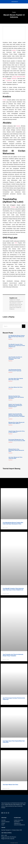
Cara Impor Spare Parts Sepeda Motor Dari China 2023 (16, 379)
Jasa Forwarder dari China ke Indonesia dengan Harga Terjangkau (15, 358)
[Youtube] (8, 813)
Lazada (14, 76)
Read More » (11, 339)
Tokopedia (14, 78)
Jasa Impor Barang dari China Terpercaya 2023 (15, 458)
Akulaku (18, 126)
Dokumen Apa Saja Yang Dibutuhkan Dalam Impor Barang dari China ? (16, 397)
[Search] (23, 326)
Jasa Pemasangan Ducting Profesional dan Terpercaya (15, 370)
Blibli (23, 76)
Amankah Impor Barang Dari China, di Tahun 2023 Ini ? (17, 432)
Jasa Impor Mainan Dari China (15, 387)
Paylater (14, 12)
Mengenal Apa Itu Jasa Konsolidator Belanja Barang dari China (16, 450)
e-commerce (9, 80)
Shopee (5, 78)
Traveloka (13, 207)
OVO (16, 242)
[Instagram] (4, 813)
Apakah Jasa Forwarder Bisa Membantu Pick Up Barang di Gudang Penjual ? (15, 405)
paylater (14, 50)
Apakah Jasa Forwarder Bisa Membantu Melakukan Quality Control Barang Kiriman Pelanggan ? (17, 415)
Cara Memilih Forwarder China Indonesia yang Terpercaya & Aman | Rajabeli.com (17, 345)
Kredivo (5, 99)
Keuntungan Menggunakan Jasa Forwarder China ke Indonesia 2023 (17, 440)
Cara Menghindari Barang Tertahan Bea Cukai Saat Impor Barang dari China (17, 336)
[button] (26, 6)
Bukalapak (19, 76)
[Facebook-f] (6, 813)
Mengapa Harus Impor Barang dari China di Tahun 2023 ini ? (16, 423)
